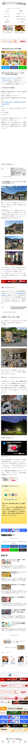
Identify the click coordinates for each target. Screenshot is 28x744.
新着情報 (9, 535)
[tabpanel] (7, 31)
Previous (1, 31)
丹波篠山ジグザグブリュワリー (8, 78)
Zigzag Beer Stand (6, 80)
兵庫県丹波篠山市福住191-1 (10, 499)
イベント (4, 535)
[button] (22, 549)
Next (27, 31)
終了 (15, 535)
